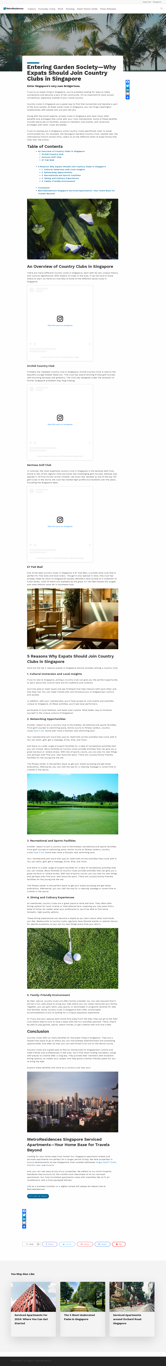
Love (34, 1244)
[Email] (135, 93)
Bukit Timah (109, 1162)
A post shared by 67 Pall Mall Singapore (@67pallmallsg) (60, 558)
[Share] (135, 97)
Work (60, 9)
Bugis (99, 1162)
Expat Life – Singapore (152, 2)
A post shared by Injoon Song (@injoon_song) (60, 357)
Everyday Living (46, 9)
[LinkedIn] (135, 90)
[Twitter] (135, 86)
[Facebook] (135, 82)
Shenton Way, (34, 1165)
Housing (70, 9)
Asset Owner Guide (87, 9)
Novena (49, 1165)
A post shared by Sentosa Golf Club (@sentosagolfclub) (60, 456)
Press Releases (108, 9)
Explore (32, 9)
